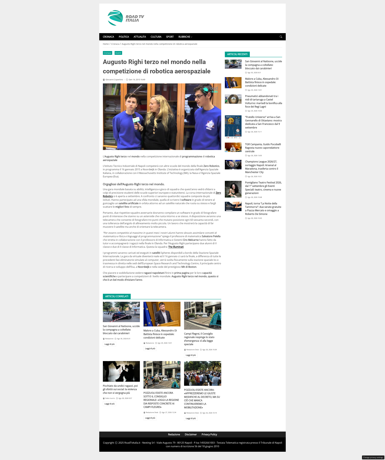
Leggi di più (110, 344)
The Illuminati (176, 246)
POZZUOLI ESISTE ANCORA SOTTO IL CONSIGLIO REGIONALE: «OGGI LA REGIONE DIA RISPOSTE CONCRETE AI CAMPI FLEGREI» (161, 400)
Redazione (174, 434)
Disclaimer (191, 434)
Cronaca (107, 52)
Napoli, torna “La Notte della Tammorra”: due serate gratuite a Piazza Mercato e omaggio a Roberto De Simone (263, 209)
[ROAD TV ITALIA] (125, 18)
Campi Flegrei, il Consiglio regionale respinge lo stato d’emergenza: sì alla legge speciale (199, 339)
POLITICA (124, 36)
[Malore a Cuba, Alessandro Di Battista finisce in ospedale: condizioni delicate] (161, 314)
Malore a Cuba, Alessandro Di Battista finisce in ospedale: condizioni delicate (160, 334)
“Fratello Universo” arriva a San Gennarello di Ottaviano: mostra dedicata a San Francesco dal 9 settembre (263, 122)
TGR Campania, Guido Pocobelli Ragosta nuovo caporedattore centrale (263, 148)
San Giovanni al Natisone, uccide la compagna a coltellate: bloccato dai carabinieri (121, 329)
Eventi (118, 52)
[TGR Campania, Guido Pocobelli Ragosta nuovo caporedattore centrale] (233, 147)
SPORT (170, 36)
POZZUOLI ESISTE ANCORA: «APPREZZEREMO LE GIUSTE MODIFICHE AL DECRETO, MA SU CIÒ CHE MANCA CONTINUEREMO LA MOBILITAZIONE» (202, 398)
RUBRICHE (184, 36)
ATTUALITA (140, 36)
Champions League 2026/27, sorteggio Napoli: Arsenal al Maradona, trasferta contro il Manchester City (261, 167)
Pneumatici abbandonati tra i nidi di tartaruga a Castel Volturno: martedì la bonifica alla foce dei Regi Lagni (263, 101)
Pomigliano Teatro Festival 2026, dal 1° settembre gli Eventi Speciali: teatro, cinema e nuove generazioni (263, 188)
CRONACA (108, 36)
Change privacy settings (373, 457)
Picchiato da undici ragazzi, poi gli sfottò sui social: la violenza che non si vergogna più (120, 389)
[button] (281, 37)
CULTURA (156, 36)
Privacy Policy (209, 434)
